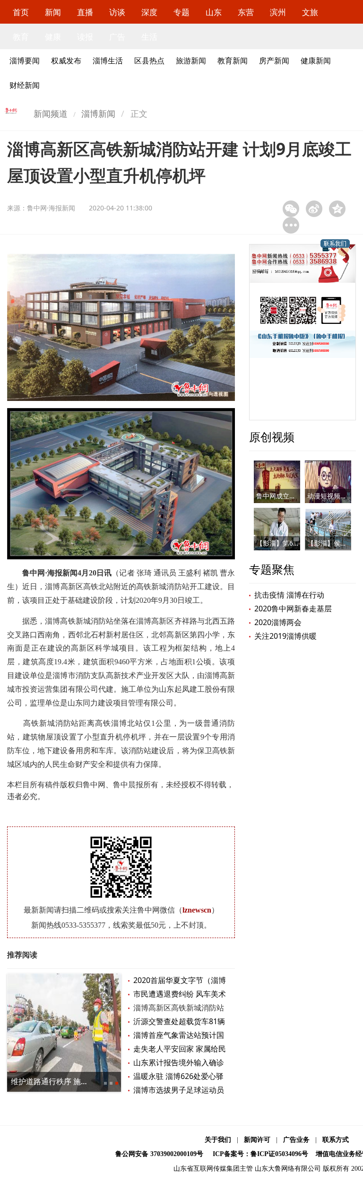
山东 (214, 12)
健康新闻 (316, 60)
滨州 (278, 12)
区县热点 (149, 60)
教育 (21, 36)
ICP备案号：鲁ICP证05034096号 (260, 1153)
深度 (149, 12)
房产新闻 (274, 60)
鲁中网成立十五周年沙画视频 (299, 495)
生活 (149, 36)
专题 (181, 12)
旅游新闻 (191, 60)
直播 (85, 12)
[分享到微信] (291, 208)
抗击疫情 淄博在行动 (289, 595)
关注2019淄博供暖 (285, 636)
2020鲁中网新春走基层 (293, 608)
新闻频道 (51, 113)
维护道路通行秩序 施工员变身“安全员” (75, 1081)
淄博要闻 (24, 60)
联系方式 (335, 1139)
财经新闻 (24, 85)
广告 (117, 36)
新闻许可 (257, 1139)
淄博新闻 (98, 113)
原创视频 (271, 436)
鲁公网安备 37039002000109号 (159, 1153)
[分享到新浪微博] (314, 208)
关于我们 (218, 1139)
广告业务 (296, 1139)
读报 (85, 36)
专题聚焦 (271, 569)
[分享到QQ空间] (337, 208)
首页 (21, 12)
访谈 (117, 12)
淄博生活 (108, 60)
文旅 (310, 12)
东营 (246, 12)
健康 (53, 36)
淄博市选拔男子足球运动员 (178, 1090)
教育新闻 (232, 60)
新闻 (53, 12)
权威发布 (66, 60)
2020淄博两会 (278, 622)
